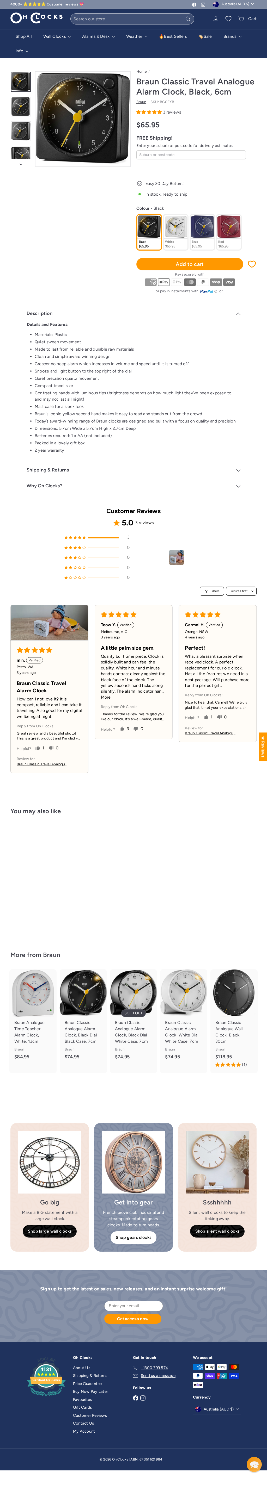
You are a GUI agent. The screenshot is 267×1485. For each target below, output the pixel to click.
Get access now (132, 1319)
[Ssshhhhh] (217, 1162)
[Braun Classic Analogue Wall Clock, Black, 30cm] (234, 1021)
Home (141, 71)
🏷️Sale (205, 36)
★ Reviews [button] (262, 746)
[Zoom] (82, 119)
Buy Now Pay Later (90, 1391)
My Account (84, 1431)
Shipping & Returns (90, 1375)
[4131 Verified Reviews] (46, 1397)
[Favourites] (228, 19)
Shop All (24, 36)
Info (20, 50)
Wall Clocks (55, 36)
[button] (149, 112)
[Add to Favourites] (252, 264)
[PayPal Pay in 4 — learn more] (208, 291)
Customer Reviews (90, 1415)
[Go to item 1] (176, 557)
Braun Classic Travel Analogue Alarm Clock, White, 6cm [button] (42, 764)
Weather (134, 36)
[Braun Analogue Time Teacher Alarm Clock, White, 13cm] (33, 1018)
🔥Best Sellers (173, 36)
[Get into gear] (133, 1162)
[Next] (20, 162)
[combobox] (132, 18)
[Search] (188, 18)
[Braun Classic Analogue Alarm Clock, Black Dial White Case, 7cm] (133, 1018)
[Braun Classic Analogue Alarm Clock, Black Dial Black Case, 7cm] (83, 1018)
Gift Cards (82, 1407)
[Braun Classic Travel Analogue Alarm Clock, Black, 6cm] (28, 879)
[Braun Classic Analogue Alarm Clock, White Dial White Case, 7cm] (184, 1018)
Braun (51, 955)
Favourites (82, 1399)
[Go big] (49, 1162)
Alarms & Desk (96, 36)
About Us (81, 1367)
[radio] (149, 232)
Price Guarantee (87, 1383)
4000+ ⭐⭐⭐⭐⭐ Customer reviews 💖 (47, 4)
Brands (230, 36)
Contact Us (83, 1423)
